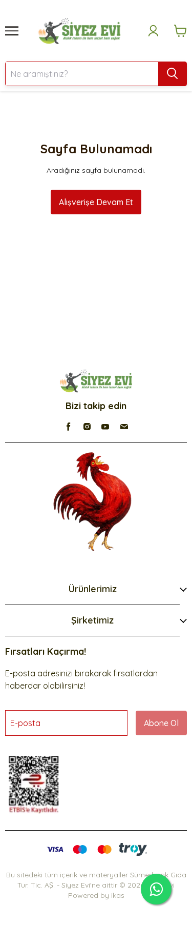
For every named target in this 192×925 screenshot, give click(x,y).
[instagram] (87, 426)
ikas (117, 895)
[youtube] (105, 426)
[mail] (124, 426)
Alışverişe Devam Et (96, 202)
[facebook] (68, 426)
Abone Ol (161, 723)
